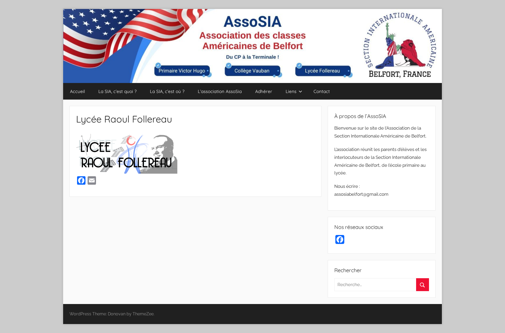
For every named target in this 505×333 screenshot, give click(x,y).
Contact (322, 91)
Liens (291, 91)
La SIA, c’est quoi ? (117, 91)
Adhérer (263, 91)
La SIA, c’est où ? (167, 91)
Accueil (77, 91)
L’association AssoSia (220, 91)
